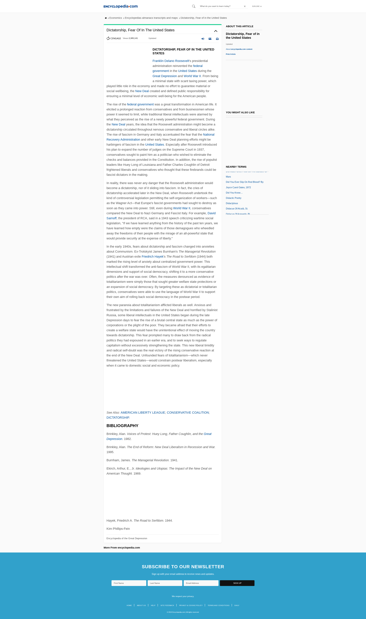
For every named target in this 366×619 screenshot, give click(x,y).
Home (129, 605)
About (239, 49)
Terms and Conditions (218, 605)
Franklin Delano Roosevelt (171, 61)
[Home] (121, 6)
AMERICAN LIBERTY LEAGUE (143, 412)
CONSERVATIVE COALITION (188, 412)
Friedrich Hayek (152, 256)
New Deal (142, 91)
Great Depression (165, 76)
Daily (236, 605)
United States (187, 71)
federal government (140, 104)
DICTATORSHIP (118, 417)
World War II (192, 76)
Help (153, 605)
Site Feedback (167, 605)
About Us (141, 605)
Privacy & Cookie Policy (191, 605)
